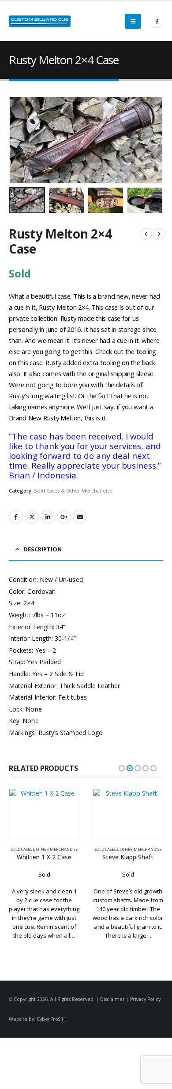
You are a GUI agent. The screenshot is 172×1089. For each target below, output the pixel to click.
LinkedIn (48, 517)
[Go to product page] (44, 814)
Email (80, 517)
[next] (159, 234)
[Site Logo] (40, 21)
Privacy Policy (145, 999)
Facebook (16, 517)
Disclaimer (112, 999)
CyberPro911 (51, 1019)
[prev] (146, 234)
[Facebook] (156, 21)
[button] (133, 21)
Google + (64, 517)
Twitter (32, 517)
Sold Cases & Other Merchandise (73, 490)
